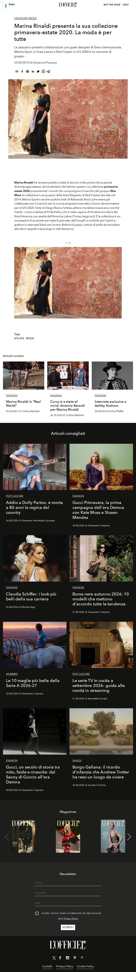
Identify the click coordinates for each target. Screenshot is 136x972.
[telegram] (48, 72)
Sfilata (19, 338)
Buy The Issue (112, 4)
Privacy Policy (71, 918)
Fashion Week (25, 18)
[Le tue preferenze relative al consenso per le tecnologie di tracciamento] (6, 6)
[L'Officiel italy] (68, 4)
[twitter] (38, 72)
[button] (118, 282)
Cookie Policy (85, 966)
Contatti (47, 966)
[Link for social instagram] (67, 958)
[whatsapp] (43, 72)
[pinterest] (27, 72)
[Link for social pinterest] (74, 958)
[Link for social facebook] (60, 958)
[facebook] (22, 72)
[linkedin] (32, 72)
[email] (17, 72)
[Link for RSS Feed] (82, 958)
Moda (30, 338)
